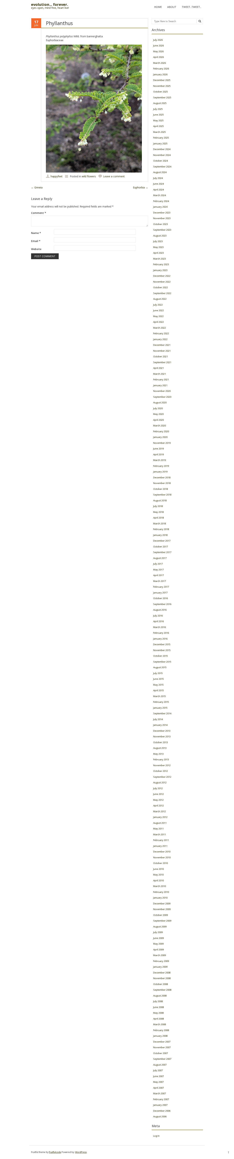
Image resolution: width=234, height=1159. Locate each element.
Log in (156, 1135)
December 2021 (161, 345)
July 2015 (158, 673)
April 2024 (158, 189)
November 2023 (162, 218)
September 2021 (162, 362)
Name (36, 233)
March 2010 (159, 886)
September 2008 (162, 989)
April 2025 (158, 126)
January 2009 (160, 966)
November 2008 (162, 978)
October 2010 (160, 863)
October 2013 (160, 742)
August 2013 (160, 748)
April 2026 (158, 57)
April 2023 (158, 252)
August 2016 (160, 609)
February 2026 (161, 68)
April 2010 (158, 880)
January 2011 (160, 846)
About (171, 7)
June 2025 (158, 114)
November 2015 (162, 650)
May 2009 (158, 943)
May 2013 (158, 753)
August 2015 (160, 667)
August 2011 (160, 823)
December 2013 (161, 730)
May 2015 (158, 684)
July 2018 (158, 506)
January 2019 (160, 471)
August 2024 (160, 172)
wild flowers (89, 176)
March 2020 (159, 425)
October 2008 (160, 984)
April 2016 (158, 621)
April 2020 (158, 419)
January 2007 (160, 1105)
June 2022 (158, 310)
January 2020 (160, 437)
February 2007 (161, 1099)
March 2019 (159, 460)
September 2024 (162, 166)
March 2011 (159, 834)
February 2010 (161, 892)
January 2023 (160, 270)
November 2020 (162, 391)
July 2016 (158, 615)
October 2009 (160, 915)
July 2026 (158, 39)
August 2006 (160, 1116)
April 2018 (158, 517)
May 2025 (158, 120)
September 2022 (162, 293)
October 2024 (160, 160)
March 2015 (159, 696)
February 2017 (161, 586)
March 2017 (159, 581)
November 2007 (162, 1047)
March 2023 (159, 258)
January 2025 (160, 143)
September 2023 (162, 229)
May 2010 (158, 874)
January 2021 (160, 385)
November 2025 (162, 86)
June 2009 (158, 938)
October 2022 (160, 287)
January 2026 (160, 74)
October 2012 (160, 771)
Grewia (37, 187)
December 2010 (161, 851)
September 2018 (162, 494)
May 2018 (158, 512)
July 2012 (158, 788)
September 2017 (162, 552)
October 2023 (160, 224)
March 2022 (159, 327)
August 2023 (160, 235)
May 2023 (158, 247)
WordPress (81, 1152)
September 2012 (162, 776)
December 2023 (161, 212)
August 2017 (160, 558)
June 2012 (158, 794)
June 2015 (158, 678)
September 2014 (162, 713)
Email (35, 241)
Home (158, 7)
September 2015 (162, 661)
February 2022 (161, 333)
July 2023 (158, 241)
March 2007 (159, 1093)
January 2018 (160, 535)
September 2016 (162, 604)
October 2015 (160, 655)
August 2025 (160, 103)
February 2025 (161, 137)
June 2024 (158, 183)
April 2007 (158, 1087)
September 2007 (162, 1058)
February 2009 (161, 961)
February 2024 (161, 201)
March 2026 (159, 63)
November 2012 (162, 765)
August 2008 (160, 995)
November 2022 (162, 281)
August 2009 (160, 926)
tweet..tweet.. (191, 7)
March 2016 (159, 627)
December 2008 (161, 972)
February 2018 (161, 529)
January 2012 (160, 817)
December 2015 (161, 644)
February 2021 (161, 379)
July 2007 (158, 1070)
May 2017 (158, 569)
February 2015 (161, 702)
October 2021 (160, 356)
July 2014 (158, 719)
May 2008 (158, 1012)
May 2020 (158, 414)
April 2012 (158, 805)
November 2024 (162, 155)
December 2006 (161, 1110)
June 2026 (158, 45)
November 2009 (162, 909)
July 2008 (158, 1001)
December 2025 (161, 80)
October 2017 (160, 546)
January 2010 (160, 897)
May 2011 (158, 828)
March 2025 (159, 132)
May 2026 (158, 51)
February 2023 (161, 264)
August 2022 (160, 298)
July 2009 (158, 932)
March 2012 (159, 811)
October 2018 (160, 489)
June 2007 (158, 1076)
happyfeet (57, 176)
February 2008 (161, 1030)
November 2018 (162, 483)
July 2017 (158, 563)
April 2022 (158, 322)
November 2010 (162, 857)
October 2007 (160, 1053)
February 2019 (161, 466)
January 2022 (160, 339)
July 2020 (158, 408)
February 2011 (161, 840)
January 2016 (160, 638)
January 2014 (160, 725)
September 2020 (162, 396)
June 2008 (158, 1007)
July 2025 (158, 109)
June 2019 (158, 448)
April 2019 (158, 454)
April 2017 (158, 575)
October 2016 (160, 598)
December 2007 (161, 1041)
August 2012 (160, 782)
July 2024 (158, 178)
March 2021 (159, 373)
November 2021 (162, 350)
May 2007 (158, 1082)
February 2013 (161, 759)
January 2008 (160, 1035)
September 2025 (162, 97)
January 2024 (160, 206)
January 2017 (160, 592)
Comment (38, 213)
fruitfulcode (55, 1152)
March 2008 (159, 1024)
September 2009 (162, 920)
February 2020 (161, 431)
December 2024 (161, 149)
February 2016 (161, 632)
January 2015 (160, 707)
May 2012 (158, 799)
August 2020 (160, 402)
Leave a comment (114, 176)
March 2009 (159, 955)
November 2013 (162, 736)
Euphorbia (140, 187)
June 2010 (158, 869)
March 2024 (159, 195)
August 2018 (160, 500)
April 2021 (158, 368)
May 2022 (158, 316)
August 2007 (160, 1064)
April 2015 (158, 690)
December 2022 (161, 275)
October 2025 (160, 91)
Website (36, 249)
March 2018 (159, 523)
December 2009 (161, 903)
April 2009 (158, 949)
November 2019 (162, 443)
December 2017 (161, 540)
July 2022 (158, 304)
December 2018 (161, 477)
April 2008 (158, 1018)
